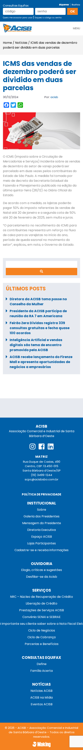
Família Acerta (41, 670)
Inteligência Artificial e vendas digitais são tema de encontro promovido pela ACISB (36, 345)
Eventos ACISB (42, 704)
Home (7, 42)
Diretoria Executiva (41, 530)
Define (42, 664)
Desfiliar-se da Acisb (41, 576)
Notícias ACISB (41, 691)
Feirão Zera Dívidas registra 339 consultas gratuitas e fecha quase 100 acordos (39, 328)
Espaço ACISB (41, 536)
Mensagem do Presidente (41, 523)
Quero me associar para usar (18, 17)
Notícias (21, 42)
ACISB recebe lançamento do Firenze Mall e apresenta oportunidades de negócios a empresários (41, 362)
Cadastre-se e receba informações (41, 550)
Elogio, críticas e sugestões (41, 570)
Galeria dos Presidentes (41, 516)
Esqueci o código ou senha (48, 17)
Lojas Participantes (41, 543)
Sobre (41, 509)
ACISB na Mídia (41, 697)
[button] (76, 26)
